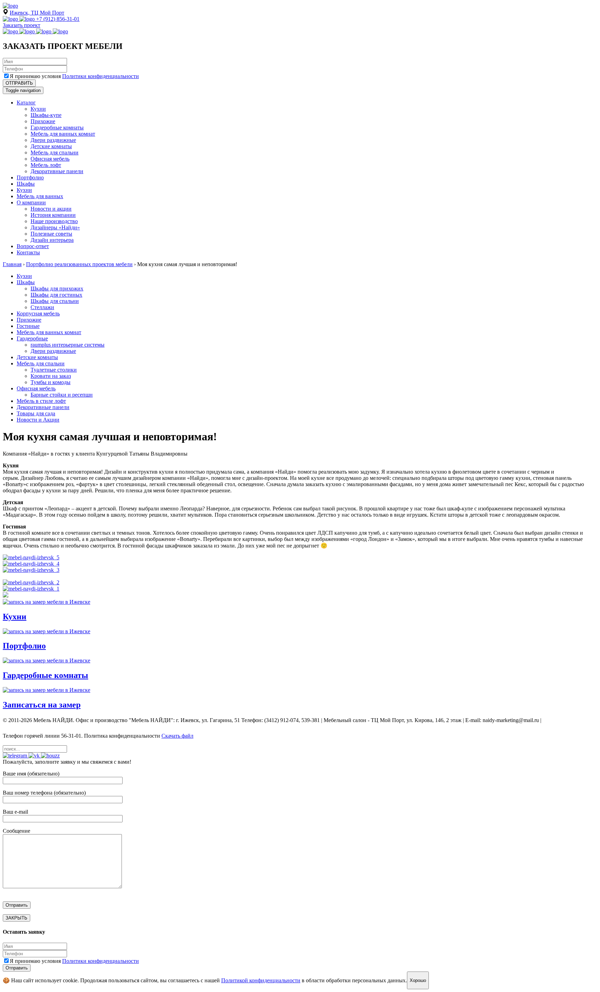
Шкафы (26, 184)
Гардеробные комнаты (57, 127)
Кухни (38, 109)
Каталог (26, 102)
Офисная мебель (50, 159)
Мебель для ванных (40, 196)
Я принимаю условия (74, 76)
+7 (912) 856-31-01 (58, 19)
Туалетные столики (54, 370)
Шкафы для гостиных (56, 295)
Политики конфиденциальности (100, 76)
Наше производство (54, 221)
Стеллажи (42, 307)
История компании (53, 215)
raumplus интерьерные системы (68, 345)
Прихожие (43, 121)
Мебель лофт (46, 165)
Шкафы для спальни (55, 301)
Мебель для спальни (54, 152)
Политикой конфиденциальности (260, 980)
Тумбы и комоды (50, 382)
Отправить (17, 967)
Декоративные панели (57, 171)
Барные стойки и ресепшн (62, 395)
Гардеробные (32, 338)
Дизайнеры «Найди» (55, 227)
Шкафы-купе (46, 115)
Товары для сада (36, 413)
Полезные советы (51, 234)
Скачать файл (177, 736)
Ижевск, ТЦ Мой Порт (37, 13)
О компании (31, 202)
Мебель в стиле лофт (41, 401)
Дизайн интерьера (52, 240)
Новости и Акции (38, 420)
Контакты (28, 252)
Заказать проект (21, 25)
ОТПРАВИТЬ (19, 83)
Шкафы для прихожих (57, 288)
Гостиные (28, 326)
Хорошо (418, 980)
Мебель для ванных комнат (63, 134)
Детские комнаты (51, 146)
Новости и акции (51, 209)
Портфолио (30, 177)
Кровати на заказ (51, 376)
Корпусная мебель (38, 313)
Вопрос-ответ (33, 246)
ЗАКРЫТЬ (16, 918)
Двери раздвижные (53, 140)
